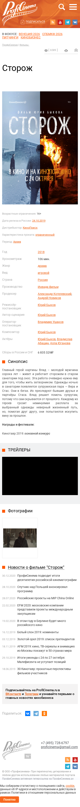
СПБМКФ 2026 (52, 34)
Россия (43, 280)
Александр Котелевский (54, 294)
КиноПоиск (30, 227)
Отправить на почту (76, 50)
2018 (41, 252)
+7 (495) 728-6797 (55, 743)
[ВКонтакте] (27, 713)
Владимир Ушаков (51, 322)
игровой (43, 273)
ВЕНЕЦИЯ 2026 (29, 34)
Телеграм (31, 694)
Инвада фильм (48, 287)
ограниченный (45, 234)
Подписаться (35, 21)
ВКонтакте (13, 694)
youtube (60, 22)
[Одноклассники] (44, 713)
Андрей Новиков (49, 298)
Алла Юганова (60, 343)
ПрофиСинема (10, 45)
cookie (70, 785)
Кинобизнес (31, 37)
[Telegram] (36, 713)
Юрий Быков (47, 305)
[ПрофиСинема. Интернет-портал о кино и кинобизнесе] (20, 8)
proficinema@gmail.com (59, 747)
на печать (66, 50)
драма (42, 266)
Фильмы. (24, 45)
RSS (52, 22)
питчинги (10, 37)
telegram (67, 22)
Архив (17, 241)
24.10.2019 (38, 220)
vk (75, 22)
